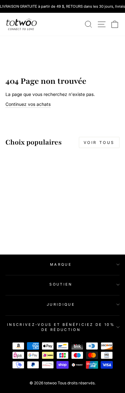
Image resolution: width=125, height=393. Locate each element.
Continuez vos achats (28, 104)
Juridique (61, 304)
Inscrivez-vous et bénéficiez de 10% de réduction (61, 327)
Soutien (60, 284)
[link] (21, 24)
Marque (61, 264)
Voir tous (99, 142)
